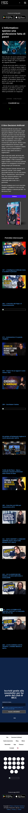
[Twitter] (22, 767)
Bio (7, 737)
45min (23, 741)
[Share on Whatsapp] (9, 108)
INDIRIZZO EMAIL (6, 702)
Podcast (21, 744)
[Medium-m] (16, 771)
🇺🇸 (18, 748)
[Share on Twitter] (18, 108)
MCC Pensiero (18, 98)
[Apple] (5, 763)
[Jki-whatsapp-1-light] (18, 763)
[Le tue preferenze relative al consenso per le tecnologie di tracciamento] (1, 609)
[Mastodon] (18, 767)
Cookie (19, 809)
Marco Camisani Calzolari (17, 806)
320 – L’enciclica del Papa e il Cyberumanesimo (12, 304)
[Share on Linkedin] (14, 108)
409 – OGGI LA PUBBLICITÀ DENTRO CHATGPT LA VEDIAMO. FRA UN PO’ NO (13, 611)
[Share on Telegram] (22, 108)
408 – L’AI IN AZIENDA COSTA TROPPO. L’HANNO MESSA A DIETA (12, 646)
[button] (18, 2)
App (15, 744)
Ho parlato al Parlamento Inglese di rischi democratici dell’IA (14, 437)
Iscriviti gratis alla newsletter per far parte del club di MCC (14, 694)
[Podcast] (10, 767)
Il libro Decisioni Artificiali (13, 125)
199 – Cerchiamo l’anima (10, 404)
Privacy (14, 809)
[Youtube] (10, 759)
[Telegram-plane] (14, 763)
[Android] (10, 763)
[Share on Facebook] (5, 108)
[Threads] (12, 771)
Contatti (12, 748)
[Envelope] (5, 767)
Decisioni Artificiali (16, 737)
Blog (17, 741)
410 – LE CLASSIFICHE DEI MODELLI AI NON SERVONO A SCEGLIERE (12, 576)
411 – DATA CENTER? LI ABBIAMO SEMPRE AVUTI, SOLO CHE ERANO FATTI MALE (13, 540)
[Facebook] (14, 759)
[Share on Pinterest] (14, 112)
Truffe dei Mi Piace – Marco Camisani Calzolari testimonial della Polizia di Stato (12, 471)
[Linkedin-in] (5, 759)
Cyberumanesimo (8, 741)
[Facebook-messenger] (22, 763)
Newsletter (7, 744)
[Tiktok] (22, 759)
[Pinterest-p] (14, 767)
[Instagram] (18, 759)
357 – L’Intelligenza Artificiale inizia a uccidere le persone (14, 270)
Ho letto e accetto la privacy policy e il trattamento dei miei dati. (12, 708)
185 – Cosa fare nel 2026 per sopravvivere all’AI (11, 506)
